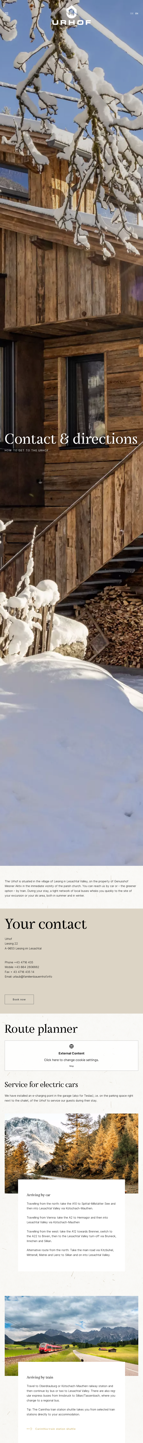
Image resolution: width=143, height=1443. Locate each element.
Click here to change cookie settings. (71, 1059)
